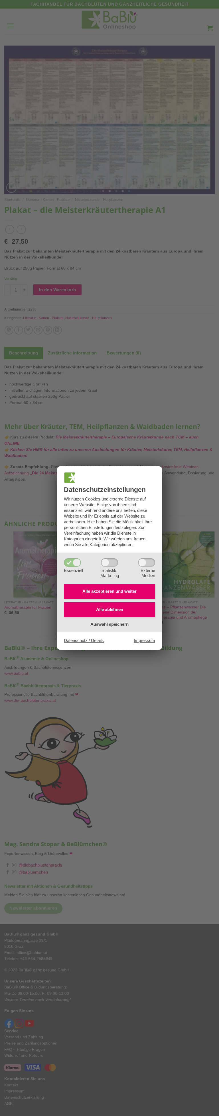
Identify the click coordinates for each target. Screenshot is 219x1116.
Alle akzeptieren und (109, 591)
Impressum (144, 640)
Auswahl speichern (109, 624)
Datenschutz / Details (84, 640)
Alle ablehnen (109, 609)
